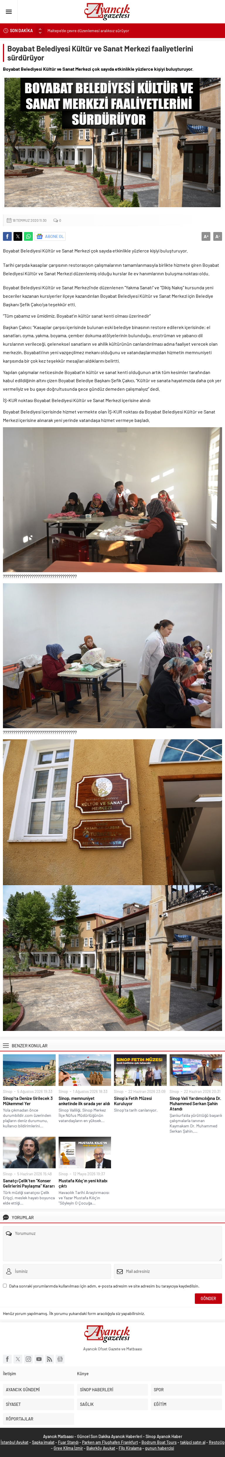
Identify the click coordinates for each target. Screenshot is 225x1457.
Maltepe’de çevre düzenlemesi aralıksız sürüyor (88, 30)
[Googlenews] (60, 1359)
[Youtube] (39, 1359)
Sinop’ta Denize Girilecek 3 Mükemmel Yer (28, 1101)
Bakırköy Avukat (100, 1448)
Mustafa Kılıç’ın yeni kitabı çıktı (83, 1183)
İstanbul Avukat (14, 1442)
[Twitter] (17, 1359)
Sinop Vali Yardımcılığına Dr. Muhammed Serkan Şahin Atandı (195, 1103)
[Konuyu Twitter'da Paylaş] (17, 236)
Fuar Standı (68, 1442)
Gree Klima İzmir (68, 1448)
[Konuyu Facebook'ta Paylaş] (7, 236)
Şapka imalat (43, 1442)
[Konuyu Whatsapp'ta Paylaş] (28, 236)
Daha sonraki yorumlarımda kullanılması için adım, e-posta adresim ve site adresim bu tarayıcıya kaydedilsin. (104, 1285)
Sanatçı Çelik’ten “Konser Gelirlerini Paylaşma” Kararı (28, 1183)
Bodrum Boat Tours (159, 1442)
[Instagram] (28, 1359)
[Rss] (49, 1359)
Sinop (7, 1091)
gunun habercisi (159, 1448)
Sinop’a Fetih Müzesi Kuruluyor (133, 1101)
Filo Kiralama (130, 1448)
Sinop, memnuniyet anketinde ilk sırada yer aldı (84, 1101)
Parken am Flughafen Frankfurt (110, 1442)
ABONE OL (54, 236)
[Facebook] (7, 1359)
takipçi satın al (192, 1442)
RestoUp (217, 1442)
